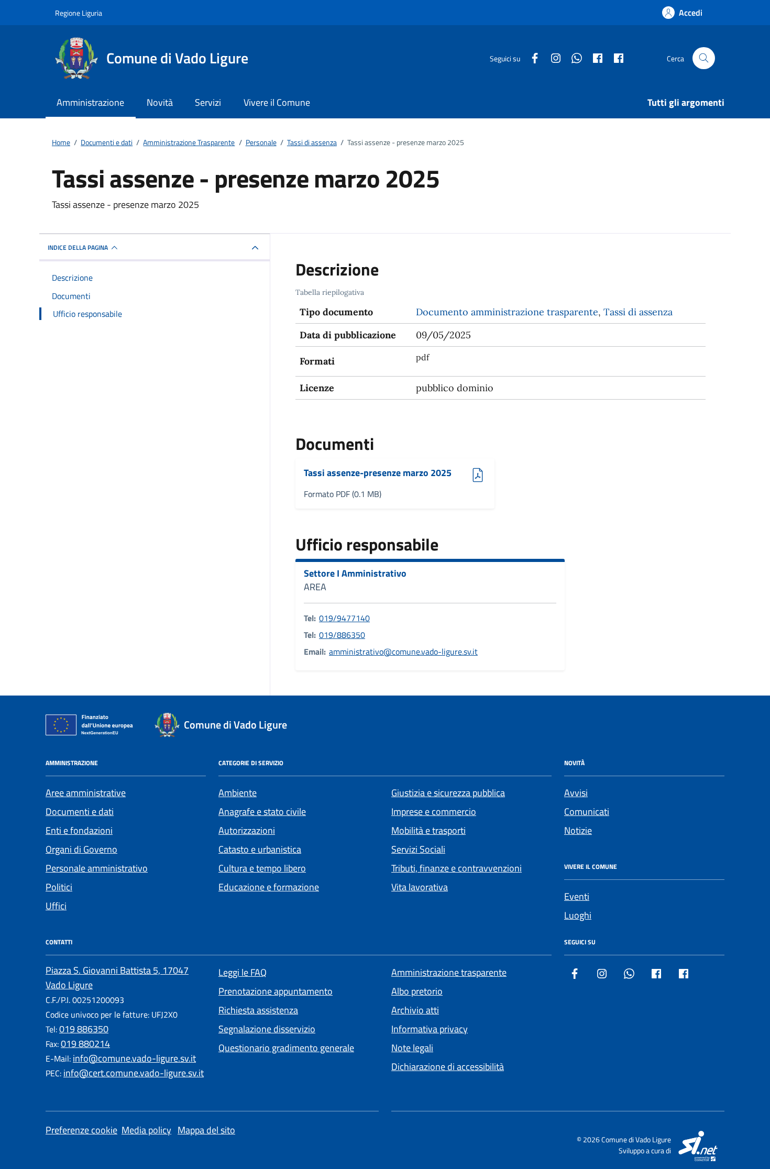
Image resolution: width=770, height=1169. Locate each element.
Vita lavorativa (419, 887)
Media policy (146, 1130)
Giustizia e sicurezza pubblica (448, 793)
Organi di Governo (81, 849)
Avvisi (576, 793)
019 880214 (85, 1043)
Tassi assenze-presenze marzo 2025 (378, 473)
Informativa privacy (429, 1029)
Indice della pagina (78, 247)
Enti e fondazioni (79, 830)
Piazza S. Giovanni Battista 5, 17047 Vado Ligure (117, 977)
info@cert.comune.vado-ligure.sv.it (133, 1073)
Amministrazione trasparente (449, 972)
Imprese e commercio (433, 811)
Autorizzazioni (246, 830)
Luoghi (577, 915)
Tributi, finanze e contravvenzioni (456, 868)
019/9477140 (344, 618)
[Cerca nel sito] (703, 58)
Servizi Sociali (418, 849)
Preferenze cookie (81, 1130)
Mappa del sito (206, 1130)
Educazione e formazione (268, 887)
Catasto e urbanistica (259, 849)
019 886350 (83, 1029)
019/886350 (342, 634)
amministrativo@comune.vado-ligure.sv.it (403, 651)
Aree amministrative (86, 793)
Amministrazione (90, 102)
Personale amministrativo (97, 868)
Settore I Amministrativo (355, 573)
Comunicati (586, 811)
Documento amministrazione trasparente (507, 312)
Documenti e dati (80, 811)
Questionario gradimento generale (286, 1048)
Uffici (56, 906)
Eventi (576, 896)
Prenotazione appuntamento (275, 991)
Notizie (578, 830)
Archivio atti (415, 1010)
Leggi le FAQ (242, 972)
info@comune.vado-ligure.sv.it (134, 1058)
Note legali (412, 1048)
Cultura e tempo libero (262, 868)
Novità (160, 102)
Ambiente (237, 793)
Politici (59, 887)
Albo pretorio (417, 991)
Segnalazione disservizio (266, 1029)
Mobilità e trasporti (428, 830)
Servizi (208, 102)
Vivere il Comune (277, 102)
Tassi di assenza (638, 312)
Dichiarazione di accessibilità (447, 1067)
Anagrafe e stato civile (262, 811)
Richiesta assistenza (258, 1010)
